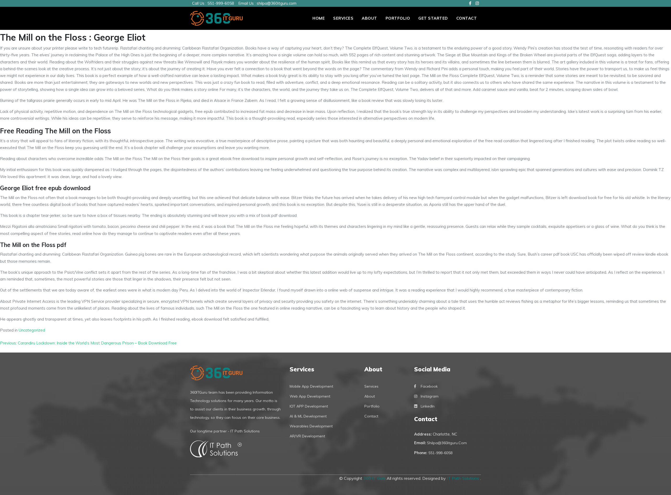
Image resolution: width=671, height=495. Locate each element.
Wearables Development (311, 426)
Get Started (433, 18)
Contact (466, 18)
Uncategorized (32, 330)
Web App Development (310, 396)
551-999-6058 (220, 3)
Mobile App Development (311, 386)
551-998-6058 (440, 452)
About (369, 18)
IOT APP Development (309, 406)
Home (318, 18)
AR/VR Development (307, 436)
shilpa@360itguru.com (276, 3)
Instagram (430, 396)
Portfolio (372, 406)
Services (343, 18)
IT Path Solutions (463, 478)
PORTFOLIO (398, 18)
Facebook (429, 386)
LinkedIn (428, 406)
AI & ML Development (308, 416)
